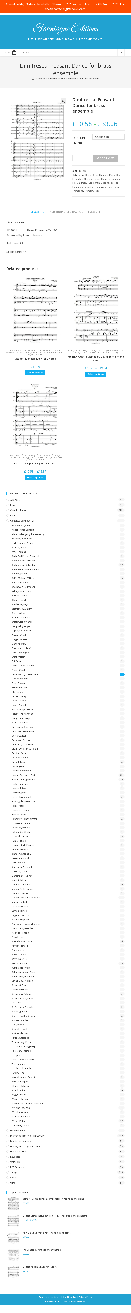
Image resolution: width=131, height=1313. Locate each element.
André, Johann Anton (22, 543)
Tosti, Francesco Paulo (23, 1059)
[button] (63, 101)
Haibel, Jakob (18, 766)
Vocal (13, 1177)
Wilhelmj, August (20, 1112)
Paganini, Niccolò (20, 915)
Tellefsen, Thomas (21, 1050)
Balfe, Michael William (23, 578)
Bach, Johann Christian (23, 560)
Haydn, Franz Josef (21, 796)
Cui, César (17, 661)
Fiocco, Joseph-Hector (23, 709)
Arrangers (15, 499)
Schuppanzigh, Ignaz (22, 998)
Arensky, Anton (74, 350)
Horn (116, 186)
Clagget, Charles (20, 635)
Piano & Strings (112, 352)
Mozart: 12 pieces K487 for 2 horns (35, 358)
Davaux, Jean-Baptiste (23, 665)
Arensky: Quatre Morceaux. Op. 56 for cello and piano (96, 358)
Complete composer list (113, 350)
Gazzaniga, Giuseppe (23, 726)
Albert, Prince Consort (23, 529)
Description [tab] (38, 211)
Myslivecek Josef (20, 906)
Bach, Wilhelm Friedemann (25, 569)
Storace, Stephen (21, 1020)
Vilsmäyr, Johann (20, 1085)
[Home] (33, 78)
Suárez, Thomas (20, 1033)
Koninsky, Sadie (20, 871)
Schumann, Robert (21, 993)
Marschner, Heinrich (22, 875)
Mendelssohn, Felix (22, 884)
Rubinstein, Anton (21, 967)
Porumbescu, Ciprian (22, 941)
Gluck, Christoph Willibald (25, 748)
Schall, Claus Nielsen (22, 980)
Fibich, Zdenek (19, 704)
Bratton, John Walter (22, 621)
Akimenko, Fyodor (21, 525)
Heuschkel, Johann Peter (24, 818)
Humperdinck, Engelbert (24, 845)
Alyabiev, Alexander (22, 538)
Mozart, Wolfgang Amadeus (26, 897)
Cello (84, 350)
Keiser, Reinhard (20, 858)
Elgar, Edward (19, 683)
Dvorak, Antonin (20, 678)
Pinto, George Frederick (24, 928)
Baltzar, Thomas (20, 582)
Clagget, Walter (19, 639)
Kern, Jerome (18, 862)
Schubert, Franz (20, 985)
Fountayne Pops (104, 186)
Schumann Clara (20, 989)
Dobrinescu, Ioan (110, 182)
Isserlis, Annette (20, 849)
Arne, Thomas (19, 551)
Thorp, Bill (17, 1055)
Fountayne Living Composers (25, 1146)
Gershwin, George (21, 740)
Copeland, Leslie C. (21, 648)
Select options (96, 374)
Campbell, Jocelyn (21, 626)
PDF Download (17, 1167)
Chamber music (92, 178)
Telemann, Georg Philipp (24, 1046)
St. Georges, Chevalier (23, 1007)
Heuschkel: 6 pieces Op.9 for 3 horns (35, 463)
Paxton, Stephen (20, 919)
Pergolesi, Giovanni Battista (26, 923)
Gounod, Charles (20, 757)
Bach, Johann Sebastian (24, 564)
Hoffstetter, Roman (21, 823)
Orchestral (15, 1161)
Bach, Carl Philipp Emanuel (25, 556)
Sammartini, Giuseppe (23, 976)
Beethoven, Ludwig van (24, 586)
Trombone (77, 190)
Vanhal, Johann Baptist (23, 1077)
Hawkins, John (19, 792)
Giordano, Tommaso (22, 744)
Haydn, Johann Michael (23, 801)
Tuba (97, 190)
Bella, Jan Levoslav (21, 591)
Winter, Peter (18, 1120)
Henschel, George (21, 810)
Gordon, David (19, 753)
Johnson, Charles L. (21, 853)
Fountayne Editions (65, 29)
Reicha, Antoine (20, 963)
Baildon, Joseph (20, 573)
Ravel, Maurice (19, 958)
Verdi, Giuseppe (20, 1081)
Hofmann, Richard (21, 827)
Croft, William (18, 656)
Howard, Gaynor (20, 836)
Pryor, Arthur (18, 950)
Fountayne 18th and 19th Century (34, 352)
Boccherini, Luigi (20, 604)
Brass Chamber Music (104, 174)
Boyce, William (19, 613)
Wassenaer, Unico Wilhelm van (28, 1103)
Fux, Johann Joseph (21, 718)
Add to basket (106, 158)
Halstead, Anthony (21, 770)
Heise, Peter (18, 805)
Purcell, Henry (19, 954)
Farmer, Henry (19, 696)
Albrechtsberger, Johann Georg (28, 534)
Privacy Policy (85, 1297)
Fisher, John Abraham (23, 713)
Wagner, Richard (20, 1099)
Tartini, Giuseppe (20, 1037)
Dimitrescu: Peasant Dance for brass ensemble (74, 78)
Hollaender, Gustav (22, 831)
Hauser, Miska (19, 788)
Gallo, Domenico (20, 722)
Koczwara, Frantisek (22, 867)
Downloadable (17, 1130)
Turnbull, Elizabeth (21, 1068)
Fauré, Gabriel (19, 700)
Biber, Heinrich (19, 599)
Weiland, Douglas (21, 1107)
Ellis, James (17, 691)
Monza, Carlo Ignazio (22, 888)
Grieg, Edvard (19, 761)
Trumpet (88, 190)
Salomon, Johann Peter (23, 972)
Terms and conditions (49, 1297)
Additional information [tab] (66, 211)
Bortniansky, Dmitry (22, 608)
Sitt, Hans (16, 1002)
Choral (13, 515)
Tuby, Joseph (18, 1064)
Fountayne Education (83, 186)
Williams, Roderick (21, 1116)
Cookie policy (69, 1297)
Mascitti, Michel (19, 880)
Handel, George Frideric (24, 779)
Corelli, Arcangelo (21, 652)
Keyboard (15, 1156)
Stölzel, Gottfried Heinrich (25, 1015)
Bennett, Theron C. (21, 595)
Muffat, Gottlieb (20, 902)
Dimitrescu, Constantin (88, 182)
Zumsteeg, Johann (21, 1125)
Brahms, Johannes (21, 617)
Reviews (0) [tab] (93, 211)
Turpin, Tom (18, 1072)
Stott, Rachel (18, 1024)
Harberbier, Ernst (20, 783)
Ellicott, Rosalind (20, 687)
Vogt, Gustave (19, 1094)
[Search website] (121, 53)
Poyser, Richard (20, 945)
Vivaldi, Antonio (19, 1090)
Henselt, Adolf (19, 814)
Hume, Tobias (19, 840)
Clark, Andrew (19, 643)
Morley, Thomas (20, 893)
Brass (88, 174)
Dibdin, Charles (19, 670)
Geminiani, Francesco (23, 731)
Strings (13, 1172)
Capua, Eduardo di (21, 630)
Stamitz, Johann (20, 1011)
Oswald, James (19, 910)
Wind (13, 1182)
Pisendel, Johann (20, 932)
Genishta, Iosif (19, 735)
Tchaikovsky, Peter (21, 1042)
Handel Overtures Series (24, 775)
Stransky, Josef (19, 1028)
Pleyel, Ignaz (18, 936)
